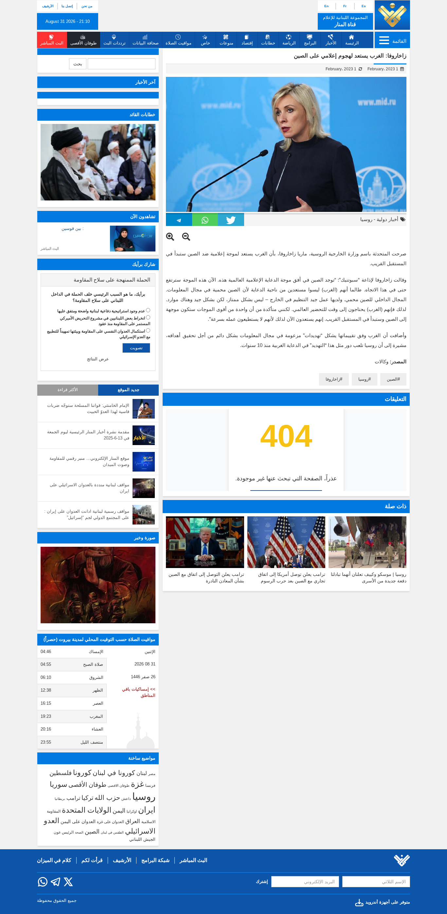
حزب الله (107, 797)
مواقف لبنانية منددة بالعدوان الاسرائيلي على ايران (89, 487)
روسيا (366, 219)
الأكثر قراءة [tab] (68, 390)
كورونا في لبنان (114, 772)
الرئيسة (352, 43)
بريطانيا (60, 799)
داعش (126, 799)
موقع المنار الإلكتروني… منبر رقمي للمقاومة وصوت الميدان (89, 461)
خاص (205, 43)
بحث (77, 63)
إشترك (262, 881)
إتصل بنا (67, 6)
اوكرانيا (132, 811)
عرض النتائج (98, 358)
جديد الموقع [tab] (128, 390)
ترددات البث (114, 43)
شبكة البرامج (155, 860)
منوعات (226, 43)
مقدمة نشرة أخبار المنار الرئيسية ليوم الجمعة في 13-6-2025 (88, 434)
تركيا (87, 797)
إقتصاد (247, 43)
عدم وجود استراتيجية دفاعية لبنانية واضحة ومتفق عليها (101, 311)
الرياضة (289, 43)
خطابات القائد (142, 114)
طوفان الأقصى (87, 784)
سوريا (58, 784)
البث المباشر (50, 248)
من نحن (86, 6)
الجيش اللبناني (142, 839)
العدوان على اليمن (78, 821)
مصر (151, 774)
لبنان (141, 773)
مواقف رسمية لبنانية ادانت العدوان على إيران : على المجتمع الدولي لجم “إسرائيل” (86, 514)
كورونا (82, 772)
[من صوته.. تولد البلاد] (98, 585)
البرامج (310, 43)
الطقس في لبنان (112, 832)
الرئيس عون (64, 832)
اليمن (119, 810)
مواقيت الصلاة (178, 43)
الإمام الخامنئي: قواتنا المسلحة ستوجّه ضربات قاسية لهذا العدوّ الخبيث (88, 408)
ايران (146, 809)
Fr (345, 6)
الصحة (79, 832)
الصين (392, 379)
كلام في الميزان (54, 860)
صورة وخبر (144, 537)
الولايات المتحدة (86, 810)
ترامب (73, 798)
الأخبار (331, 43)
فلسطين (60, 772)
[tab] (98, 280)
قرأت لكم (92, 860)
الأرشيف (48, 6)
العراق (132, 821)
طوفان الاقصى (119, 785)
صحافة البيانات (146, 43)
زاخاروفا (333, 379)
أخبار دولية (387, 219)
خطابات (268, 43)
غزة (137, 783)
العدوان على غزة (110, 821)
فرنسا (150, 785)
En (326, 6)
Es (364, 6)
